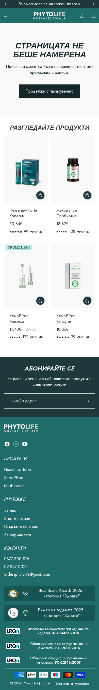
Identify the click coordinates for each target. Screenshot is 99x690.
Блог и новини (17, 518)
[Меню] (6, 16)
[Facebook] (7, 444)
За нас (10, 510)
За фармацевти (17, 535)
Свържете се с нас (21, 527)
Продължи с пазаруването (49, 91)
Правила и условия (72, 683)
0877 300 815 (16, 559)
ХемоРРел (13, 478)
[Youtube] (25, 444)
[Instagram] (16, 444)
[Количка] (92, 15)
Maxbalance (14, 486)
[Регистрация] (87, 401)
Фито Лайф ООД (37, 683)
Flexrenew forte (17, 469)
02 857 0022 (16, 567)
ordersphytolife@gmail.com (27, 574)
